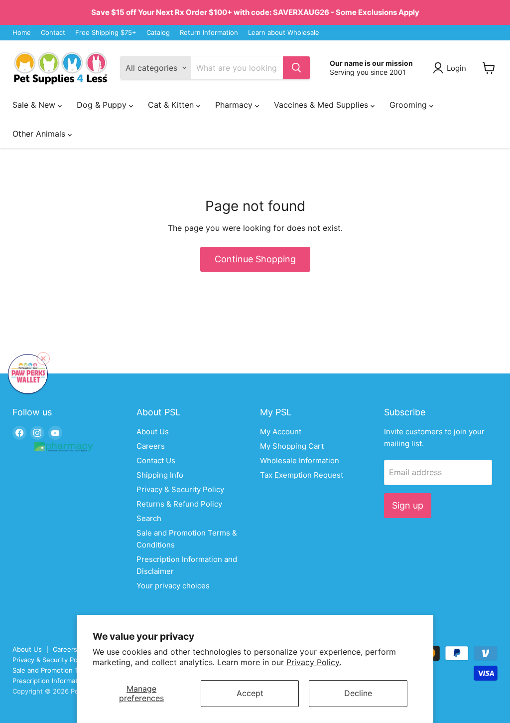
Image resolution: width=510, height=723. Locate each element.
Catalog (158, 32)
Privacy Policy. (313, 662)
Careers (150, 446)
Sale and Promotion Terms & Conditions (73, 670)
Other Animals (40, 134)
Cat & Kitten (172, 105)
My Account (280, 431)
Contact (53, 32)
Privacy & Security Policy (180, 489)
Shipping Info (159, 475)
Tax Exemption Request (301, 475)
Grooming (409, 105)
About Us (152, 431)
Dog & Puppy (103, 105)
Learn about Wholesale (283, 32)
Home (21, 32)
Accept (250, 693)
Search (148, 518)
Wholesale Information (299, 460)
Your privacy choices (173, 585)
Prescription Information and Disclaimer (73, 681)
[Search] (296, 67)
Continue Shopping (255, 259)
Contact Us (155, 460)
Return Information (209, 32)
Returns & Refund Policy (179, 504)
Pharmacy (235, 105)
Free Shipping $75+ (105, 32)
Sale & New (35, 105)
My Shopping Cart (292, 446)
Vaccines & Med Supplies (322, 105)
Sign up (407, 505)
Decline (358, 693)
